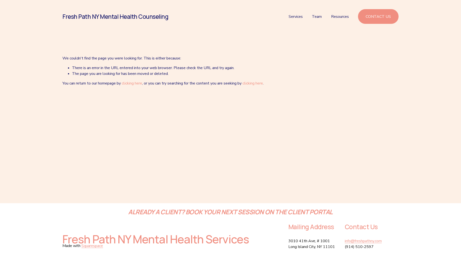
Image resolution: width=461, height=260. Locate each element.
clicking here (132, 83)
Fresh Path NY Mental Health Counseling (115, 16)
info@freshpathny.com (363, 241)
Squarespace (92, 245)
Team (317, 16)
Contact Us (378, 16)
